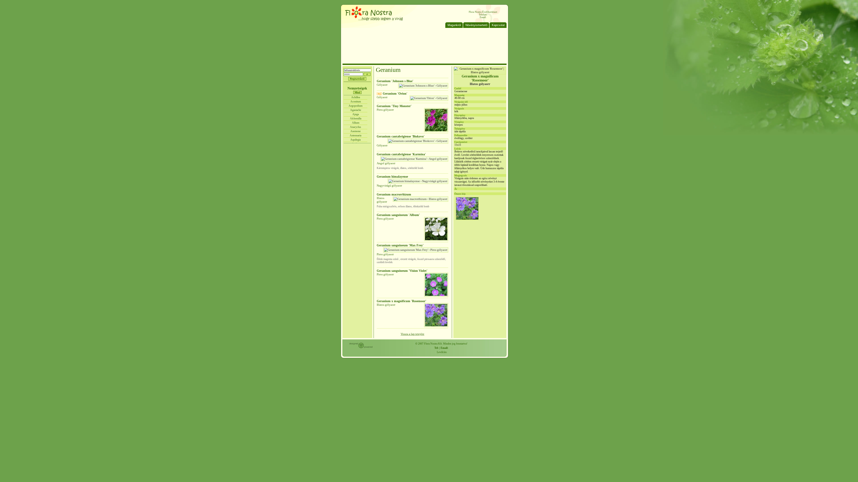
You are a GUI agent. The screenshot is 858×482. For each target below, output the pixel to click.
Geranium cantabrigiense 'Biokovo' (401, 136)
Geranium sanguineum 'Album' (398, 215)
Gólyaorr (382, 84)
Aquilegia (355, 139)
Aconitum (355, 101)
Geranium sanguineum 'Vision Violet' (402, 270)
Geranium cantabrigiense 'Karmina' (401, 154)
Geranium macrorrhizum (394, 194)
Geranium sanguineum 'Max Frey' (400, 245)
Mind (357, 92)
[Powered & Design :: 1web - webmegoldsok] (361, 347)
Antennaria (355, 135)
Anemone (355, 131)
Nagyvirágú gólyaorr (389, 185)
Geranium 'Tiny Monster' (394, 106)
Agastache (355, 110)
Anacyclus (355, 127)
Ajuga (355, 114)
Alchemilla (355, 118)
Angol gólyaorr (386, 163)
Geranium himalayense (392, 176)
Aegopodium (355, 105)
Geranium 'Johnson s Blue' (395, 81)
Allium (355, 122)
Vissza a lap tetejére (412, 334)
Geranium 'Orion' (392, 93)
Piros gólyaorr (385, 109)
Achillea (355, 97)
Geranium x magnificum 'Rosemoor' (401, 301)
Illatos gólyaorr (382, 199)
